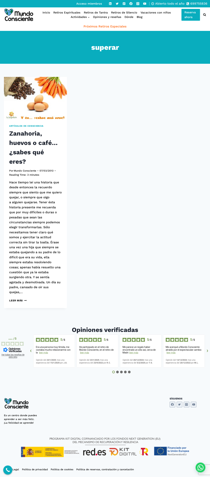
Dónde (129, 17)
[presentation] (35, 98)
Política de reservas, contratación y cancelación (105, 469)
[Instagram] (138, 4)
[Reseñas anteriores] (30, 351)
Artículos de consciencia (26, 126)
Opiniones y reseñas (107, 17)
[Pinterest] (124, 4)
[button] (200, 467)
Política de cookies (62, 469)
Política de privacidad (35, 469)
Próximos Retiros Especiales (105, 26)
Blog (139, 17)
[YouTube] (145, 4)
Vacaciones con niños (156, 12)
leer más (43, 352)
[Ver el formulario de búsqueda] (204, 14)
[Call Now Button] (7, 470)
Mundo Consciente (25, 170)
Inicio (46, 12)
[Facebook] (131, 4)
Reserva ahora (190, 15)
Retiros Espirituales (66, 12)
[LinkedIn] (110, 4)
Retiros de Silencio (124, 12)
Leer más (18, 300)
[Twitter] (117, 4)
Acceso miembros (89, 3)
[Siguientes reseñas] (207, 351)
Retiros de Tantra (96, 12)
